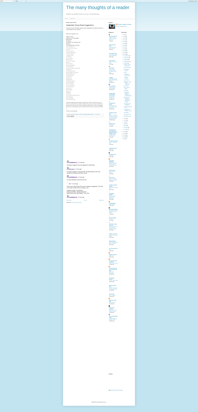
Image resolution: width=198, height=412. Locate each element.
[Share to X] (70, 116)
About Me (72, 18)
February (126, 127)
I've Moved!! (111, 124)
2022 (124, 38)
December (126, 55)
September (126, 61)
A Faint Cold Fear (127, 67)
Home (66, 18)
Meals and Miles (112, 217)
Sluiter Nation (112, 170)
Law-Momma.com (113, 148)
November (126, 57)
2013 (124, 54)
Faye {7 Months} (112, 295)
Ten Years (111, 219)
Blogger (104, 402)
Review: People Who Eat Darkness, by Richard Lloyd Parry (113, 164)
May (125, 122)
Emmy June (111, 294)
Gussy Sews (112, 177)
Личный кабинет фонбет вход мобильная (112, 197)
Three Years (111, 155)
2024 (124, 34)
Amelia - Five (111, 255)
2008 (124, 138)
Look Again (126, 90)
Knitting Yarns (112, 123)
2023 (124, 36)
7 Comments (97, 114)
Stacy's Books (112, 86)
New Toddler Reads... (126, 70)
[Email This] (67, 116)
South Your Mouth (113, 36)
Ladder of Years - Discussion (127, 65)
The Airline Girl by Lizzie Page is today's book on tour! (113, 106)
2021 (124, 39)
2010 (124, 135)
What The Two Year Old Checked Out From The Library (127, 100)
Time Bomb (126, 112)
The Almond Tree (127, 114)
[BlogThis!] (69, 116)
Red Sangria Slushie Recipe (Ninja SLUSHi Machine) (113, 80)
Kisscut (125, 72)
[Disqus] (85, 139)
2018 (124, 45)
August (125, 63)
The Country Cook (113, 53)
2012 (124, 131)
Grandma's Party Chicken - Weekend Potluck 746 (112, 38)
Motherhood (111, 149)
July (125, 118)
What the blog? (112, 241)
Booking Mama (112, 203)
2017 (124, 47)
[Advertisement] (115, 347)
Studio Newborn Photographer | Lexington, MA (112, 97)
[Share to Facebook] (72, 116)
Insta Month (126, 85)
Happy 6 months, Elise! (113, 263)
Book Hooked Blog (113, 209)
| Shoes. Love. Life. (113, 233)
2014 (124, 52)
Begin (110, 249)
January (126, 129)
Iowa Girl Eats (112, 60)
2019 (124, 43)
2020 (124, 41)
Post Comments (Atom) (77, 202)
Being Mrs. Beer (112, 154)
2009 (124, 136)
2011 (124, 133)
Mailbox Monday (112, 204)
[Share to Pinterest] (73, 116)
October (126, 59)
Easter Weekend (112, 302)
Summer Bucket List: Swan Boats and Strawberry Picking (113, 227)
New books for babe (127, 88)
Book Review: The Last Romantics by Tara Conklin (113, 211)
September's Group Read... (127, 75)
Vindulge (111, 77)
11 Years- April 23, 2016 (113, 280)
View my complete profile (121, 26)
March (125, 125)
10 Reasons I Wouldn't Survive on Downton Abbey (128, 94)
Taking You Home (113, 254)
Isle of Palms (126, 80)
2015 (124, 50)
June (125, 120)
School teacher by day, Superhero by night (113, 269)
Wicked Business (127, 116)
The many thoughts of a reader (97, 7)
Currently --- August (126, 78)
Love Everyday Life (113, 248)
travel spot (111, 68)
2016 (124, 48)
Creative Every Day (113, 141)
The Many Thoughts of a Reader (124, 24)
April (125, 123)
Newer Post (69, 200)
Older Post (101, 200)
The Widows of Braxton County (127, 110)
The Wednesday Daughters (127, 104)
